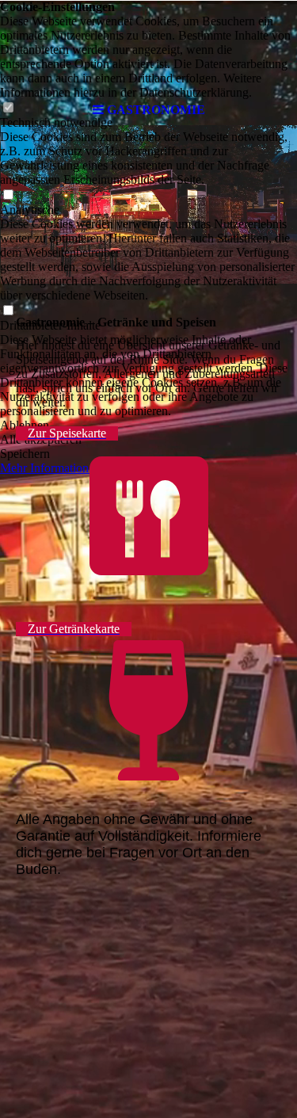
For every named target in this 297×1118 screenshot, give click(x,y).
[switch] (8, 195)
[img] (149, 47)
